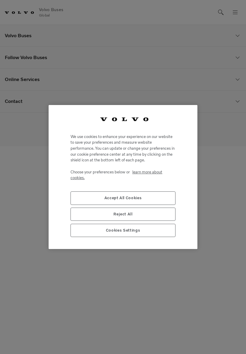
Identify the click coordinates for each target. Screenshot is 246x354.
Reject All (123, 214)
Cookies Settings (123, 230)
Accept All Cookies (123, 198)
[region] (123, 177)
